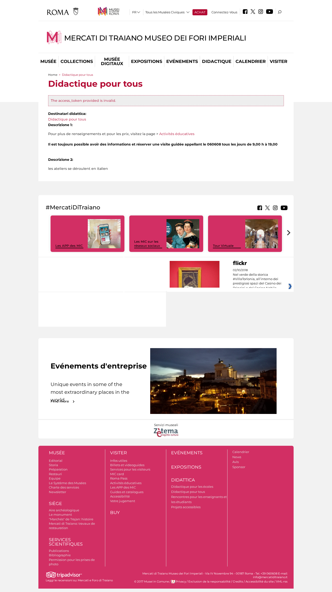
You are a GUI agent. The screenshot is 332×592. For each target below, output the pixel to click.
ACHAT (199, 12)
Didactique (216, 61)
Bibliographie (60, 555)
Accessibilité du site (259, 581)
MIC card (117, 474)
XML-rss (282, 581)
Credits (238, 581)
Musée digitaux (112, 61)
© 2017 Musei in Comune (151, 581)
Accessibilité (120, 496)
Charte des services (64, 487)
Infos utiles (118, 461)
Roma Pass (118, 478)
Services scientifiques (66, 542)
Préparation (58, 469)
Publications (59, 551)
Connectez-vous (224, 12)
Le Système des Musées (67, 483)
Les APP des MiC (69, 246)
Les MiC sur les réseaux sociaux (147, 244)
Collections (77, 61)
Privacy (181, 581)
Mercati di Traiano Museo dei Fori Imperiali (155, 38)
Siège (55, 503)
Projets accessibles (186, 507)
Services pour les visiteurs (130, 469)
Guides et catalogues (126, 492)
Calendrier (251, 61)
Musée (48, 61)
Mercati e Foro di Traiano (95, 580)
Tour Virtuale (223, 246)
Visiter (278, 61)
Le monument (60, 514)
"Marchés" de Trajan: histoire (71, 519)
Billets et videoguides (127, 465)
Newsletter (57, 492)
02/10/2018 (257, 279)
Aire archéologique (64, 510)
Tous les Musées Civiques (164, 12)
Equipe (55, 478)
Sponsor (238, 467)
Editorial (55, 461)
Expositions (146, 61)
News (236, 457)
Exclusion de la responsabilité (209, 581)
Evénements (182, 61)
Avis (235, 462)
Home (52, 75)
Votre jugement (122, 501)
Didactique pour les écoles (192, 487)
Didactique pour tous (67, 119)
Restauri (55, 474)
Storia (53, 465)
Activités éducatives (176, 134)
